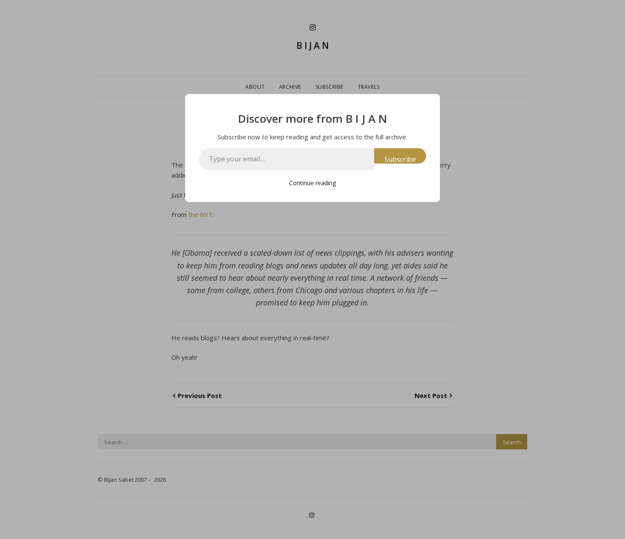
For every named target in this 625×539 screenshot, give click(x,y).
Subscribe (400, 159)
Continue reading (312, 183)
